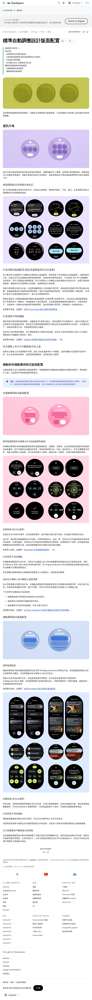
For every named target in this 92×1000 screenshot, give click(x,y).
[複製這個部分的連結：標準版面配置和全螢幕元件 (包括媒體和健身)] (48, 441)
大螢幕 (64, 887)
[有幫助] (84, 32)
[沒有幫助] (87, 32)
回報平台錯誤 (67, 920)
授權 (12, 982)
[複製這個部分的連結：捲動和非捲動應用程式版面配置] (45, 364)
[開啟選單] (3, 3)
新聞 (4, 902)
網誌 (4, 906)
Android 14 (7, 931)
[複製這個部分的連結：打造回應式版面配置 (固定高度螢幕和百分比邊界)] (57, 270)
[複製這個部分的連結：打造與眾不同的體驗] (26, 316)
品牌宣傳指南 (21, 982)
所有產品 (6, 974)
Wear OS (65, 891)
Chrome (6, 962)
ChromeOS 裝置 (68, 894)
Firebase (6, 966)
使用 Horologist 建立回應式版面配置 (39, 689)
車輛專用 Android (69, 898)
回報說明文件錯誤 (69, 924)
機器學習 (36, 891)
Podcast (6, 910)
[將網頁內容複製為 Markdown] (70, 41)
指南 (49, 32)
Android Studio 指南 (40, 920)
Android (6, 887)
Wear (19, 10)
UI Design (8, 10)
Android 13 (7, 935)
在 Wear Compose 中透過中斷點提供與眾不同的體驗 (46, 610)
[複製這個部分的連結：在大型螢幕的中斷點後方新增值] (35, 830)
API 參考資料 (37, 928)
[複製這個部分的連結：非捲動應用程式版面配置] (31, 393)
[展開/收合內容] (19, 48)
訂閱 (38, 988)
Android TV (66, 902)
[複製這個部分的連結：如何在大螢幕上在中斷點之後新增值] (39, 579)
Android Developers (10, 32)
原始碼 (5, 898)
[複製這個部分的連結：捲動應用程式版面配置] (29, 617)
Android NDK (38, 935)
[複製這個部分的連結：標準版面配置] (18, 665)
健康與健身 (37, 894)
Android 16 (7, 924)
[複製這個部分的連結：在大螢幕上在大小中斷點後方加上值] (43, 346)
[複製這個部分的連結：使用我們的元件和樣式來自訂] (36, 185)
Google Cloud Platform (12, 970)
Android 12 (7, 939)
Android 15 (7, 928)
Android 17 (7, 920)
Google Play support (70, 928)
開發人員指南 (38, 924)
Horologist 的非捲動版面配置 (36, 550)
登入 (87, 3)
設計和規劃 (24, 32)
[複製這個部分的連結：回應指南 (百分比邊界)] (26, 529)
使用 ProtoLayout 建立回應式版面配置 (40, 309)
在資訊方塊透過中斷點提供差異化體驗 (40, 339)
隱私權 (35, 902)
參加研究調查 (67, 931)
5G (34, 906)
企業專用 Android (9, 891)
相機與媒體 (37, 898)
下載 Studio (37, 931)
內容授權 (32, 860)
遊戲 (34, 887)
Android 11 (7, 943)
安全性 (5, 894)
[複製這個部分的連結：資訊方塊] (16, 126)
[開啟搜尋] (59, 2)
